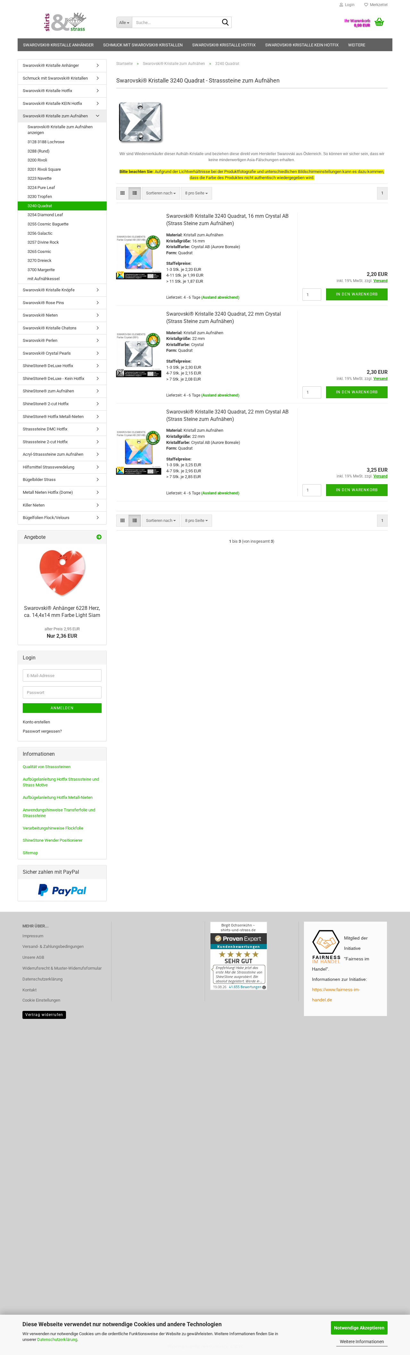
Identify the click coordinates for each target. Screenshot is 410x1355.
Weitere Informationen (362, 1341)
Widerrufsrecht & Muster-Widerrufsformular (62, 968)
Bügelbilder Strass (39, 479)
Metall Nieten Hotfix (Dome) (48, 492)
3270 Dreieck (40, 260)
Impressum (32, 936)
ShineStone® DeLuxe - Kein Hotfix (53, 378)
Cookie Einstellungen (41, 1000)
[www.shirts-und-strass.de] (64, 22)
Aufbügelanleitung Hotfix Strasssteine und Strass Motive (61, 782)
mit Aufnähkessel (44, 278)
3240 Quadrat (40, 205)
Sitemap (30, 852)
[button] (122, 193)
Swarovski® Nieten (40, 315)
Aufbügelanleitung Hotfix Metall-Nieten (58, 797)
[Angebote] (99, 537)
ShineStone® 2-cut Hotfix (46, 403)
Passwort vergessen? (42, 731)
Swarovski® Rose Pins (43, 302)
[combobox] (161, 193)
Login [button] (349, 5)
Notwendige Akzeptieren (359, 1327)
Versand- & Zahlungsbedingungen (53, 946)
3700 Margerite (41, 269)
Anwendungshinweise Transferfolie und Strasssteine (59, 812)
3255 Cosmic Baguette (48, 224)
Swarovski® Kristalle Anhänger (58, 45)
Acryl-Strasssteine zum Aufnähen (53, 454)
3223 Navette (40, 178)
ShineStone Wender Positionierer (52, 840)
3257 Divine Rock (43, 242)
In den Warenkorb (357, 294)
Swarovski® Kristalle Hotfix (224, 45)
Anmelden (62, 708)
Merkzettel (378, 5)
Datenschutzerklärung (57, 1339)
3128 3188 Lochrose (46, 141)
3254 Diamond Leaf (45, 214)
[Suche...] (225, 22)
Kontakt (29, 990)
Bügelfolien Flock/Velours (46, 517)
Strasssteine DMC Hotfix (45, 429)
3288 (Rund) (39, 151)
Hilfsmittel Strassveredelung (48, 467)
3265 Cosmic (39, 251)
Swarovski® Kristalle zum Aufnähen (55, 116)
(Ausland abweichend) (220, 297)
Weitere (356, 45)
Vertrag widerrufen (44, 1014)
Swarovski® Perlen (40, 340)
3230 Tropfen (40, 196)
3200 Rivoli (37, 160)
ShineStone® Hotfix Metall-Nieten (53, 416)
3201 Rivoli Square (44, 169)
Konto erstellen (36, 722)
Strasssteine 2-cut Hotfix (45, 441)
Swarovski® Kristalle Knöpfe (49, 290)
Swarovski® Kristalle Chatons (50, 328)
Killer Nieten (34, 505)
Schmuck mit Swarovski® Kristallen (143, 45)
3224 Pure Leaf (41, 187)
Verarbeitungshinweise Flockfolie (53, 828)
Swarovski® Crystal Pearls (47, 353)
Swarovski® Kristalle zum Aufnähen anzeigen (60, 129)
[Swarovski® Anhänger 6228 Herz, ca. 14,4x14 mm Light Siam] (62, 573)
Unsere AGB (33, 957)
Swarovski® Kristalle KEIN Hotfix (302, 45)
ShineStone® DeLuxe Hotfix (48, 365)
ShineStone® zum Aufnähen (48, 391)
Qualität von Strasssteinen (46, 766)
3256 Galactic (40, 233)
